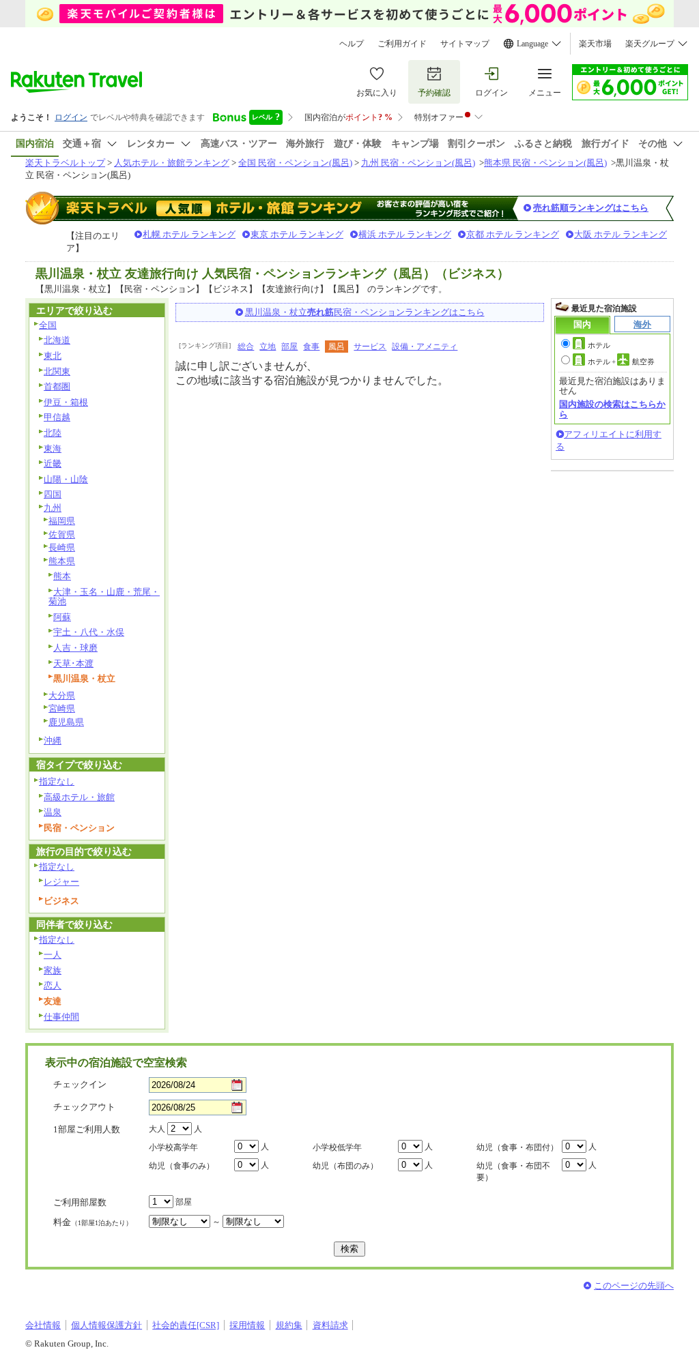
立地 (267, 346)
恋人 (52, 985)
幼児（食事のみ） (181, 1166)
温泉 (52, 812)
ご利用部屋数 (79, 1202)
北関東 (57, 371)
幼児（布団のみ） (345, 1166)
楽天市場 (595, 43)
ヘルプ (351, 43)
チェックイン (79, 1084)
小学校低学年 (337, 1147)
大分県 (61, 695)
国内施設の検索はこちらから (612, 409)
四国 (52, 494)
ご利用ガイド (402, 43)
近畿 (52, 463)
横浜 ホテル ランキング (404, 234)
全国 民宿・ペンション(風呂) (295, 163)
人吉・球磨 (75, 648)
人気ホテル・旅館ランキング (171, 163)
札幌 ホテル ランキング (189, 234)
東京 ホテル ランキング (297, 234)
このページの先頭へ (634, 1285)
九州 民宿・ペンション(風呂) (418, 163)
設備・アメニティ (424, 346)
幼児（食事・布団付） (517, 1147)
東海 (52, 448)
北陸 (52, 433)
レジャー (61, 882)
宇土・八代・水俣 (88, 632)
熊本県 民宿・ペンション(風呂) (545, 163)
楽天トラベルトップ (65, 163)
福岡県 (61, 521)
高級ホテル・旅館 (79, 797)
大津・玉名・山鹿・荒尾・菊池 (104, 597)
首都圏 (57, 386)
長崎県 (61, 547)
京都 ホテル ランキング (512, 234)
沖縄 (52, 740)
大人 (157, 1129)
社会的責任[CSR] (185, 1325)
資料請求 (330, 1325)
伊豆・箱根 (66, 402)
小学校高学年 (173, 1147)
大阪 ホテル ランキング (620, 234)
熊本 (62, 576)
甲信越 (57, 417)
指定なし (56, 781)
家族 (52, 970)
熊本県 (61, 561)
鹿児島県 (66, 722)
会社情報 (43, 1325)
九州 (52, 508)
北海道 (57, 340)
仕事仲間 (61, 1017)
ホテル (599, 345)
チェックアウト (84, 1107)
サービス (370, 346)
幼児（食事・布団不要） (513, 1171)
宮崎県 (61, 708)
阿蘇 (62, 617)
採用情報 (247, 1325)
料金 (92, 1222)
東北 (52, 356)
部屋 (289, 346)
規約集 (289, 1325)
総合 (246, 346)
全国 (48, 325)
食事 (311, 346)
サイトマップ (464, 43)
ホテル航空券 (621, 361)
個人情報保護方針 (106, 1325)
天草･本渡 (73, 663)
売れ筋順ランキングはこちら (590, 208)
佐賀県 (61, 534)
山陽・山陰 (66, 479)
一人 (52, 955)
